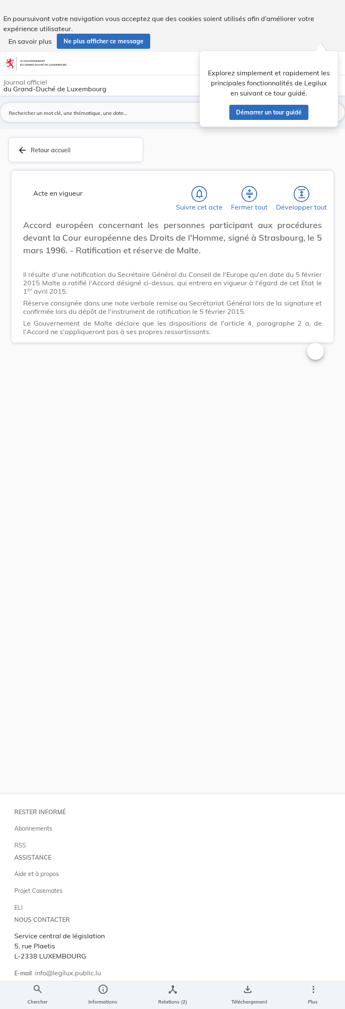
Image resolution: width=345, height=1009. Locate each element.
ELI (18, 907)
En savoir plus (30, 41)
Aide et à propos (36, 874)
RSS (20, 845)
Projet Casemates (38, 891)
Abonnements (33, 828)
